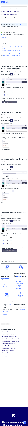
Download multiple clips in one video (11, 55)
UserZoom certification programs (6, 313)
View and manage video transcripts (10, 338)
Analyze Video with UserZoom (9, 14)
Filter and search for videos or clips (10, 341)
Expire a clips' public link (8, 350)
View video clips (6, 286)
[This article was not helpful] (3, 324)
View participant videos (8, 334)
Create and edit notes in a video (10, 353)
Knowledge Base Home (6, 11)
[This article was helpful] (7, 324)
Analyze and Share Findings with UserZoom (12, 13)
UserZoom (16, 11)
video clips (18, 24)
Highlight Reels (6, 331)
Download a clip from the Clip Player (11, 50)
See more (5, 356)
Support (24, 307)
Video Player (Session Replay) (9, 336)
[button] (25, 2)
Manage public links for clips (9, 348)
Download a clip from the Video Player (11, 53)
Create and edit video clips (8, 343)
